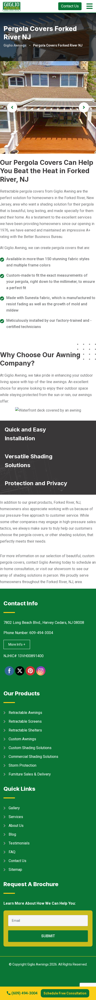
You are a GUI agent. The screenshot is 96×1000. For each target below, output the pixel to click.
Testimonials (19, 843)
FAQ (12, 852)
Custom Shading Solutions (30, 748)
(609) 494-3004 (24, 993)
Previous (12, 107)
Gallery (14, 808)
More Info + (16, 644)
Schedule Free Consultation (65, 993)
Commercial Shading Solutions (33, 756)
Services (16, 817)
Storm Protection (22, 765)
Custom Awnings (22, 739)
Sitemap (15, 869)
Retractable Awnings (25, 712)
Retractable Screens (25, 721)
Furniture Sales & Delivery (30, 774)
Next (84, 107)
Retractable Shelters (25, 730)
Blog (12, 834)
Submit (48, 936)
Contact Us (70, 6)
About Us (16, 825)
